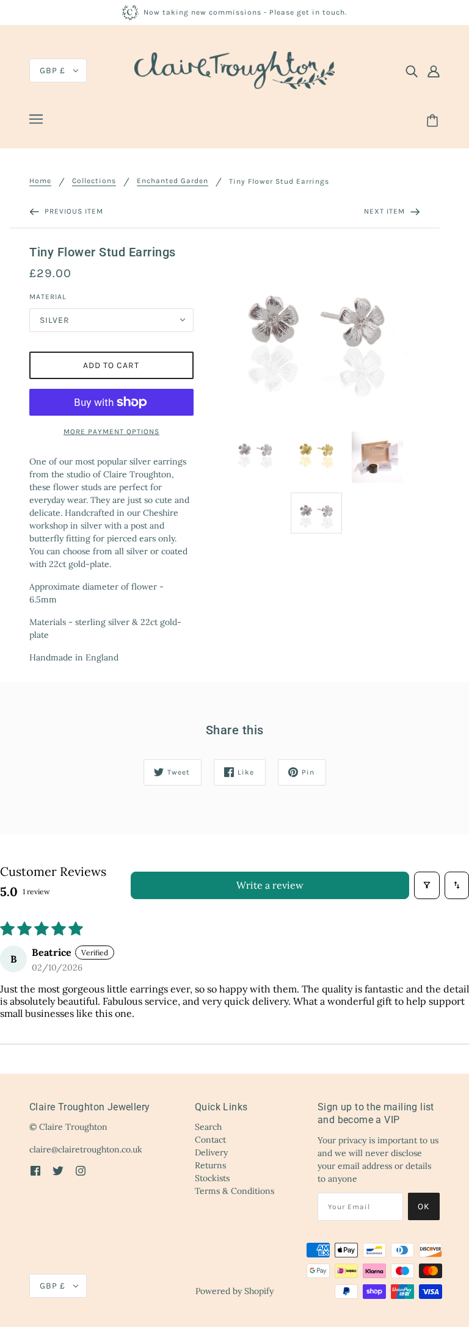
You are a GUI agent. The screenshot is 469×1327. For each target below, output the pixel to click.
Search (208, 1126)
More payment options (111, 431)
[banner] (234, 69)
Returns (210, 1165)
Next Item (385, 211)
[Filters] (427, 885)
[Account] (434, 70)
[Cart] (434, 121)
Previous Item (72, 211)
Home (40, 181)
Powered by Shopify (234, 1290)
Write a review (270, 885)
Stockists (212, 1178)
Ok (424, 1206)
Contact (210, 1139)
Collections (94, 181)
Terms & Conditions (234, 1190)
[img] (412, 70)
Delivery (211, 1152)
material (48, 296)
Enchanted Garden (172, 181)
